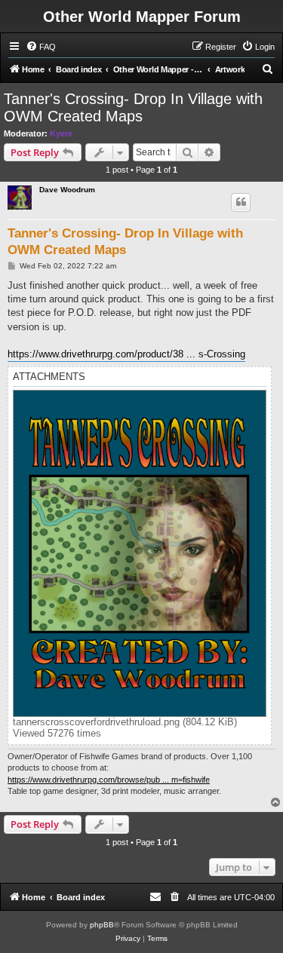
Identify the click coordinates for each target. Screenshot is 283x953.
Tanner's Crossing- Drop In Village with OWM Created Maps (133, 107)
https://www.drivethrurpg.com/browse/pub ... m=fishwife (109, 779)
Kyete (61, 133)
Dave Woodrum (67, 189)
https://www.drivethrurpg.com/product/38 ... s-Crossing (126, 354)
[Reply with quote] (241, 202)
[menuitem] (41, 47)
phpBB (102, 925)
